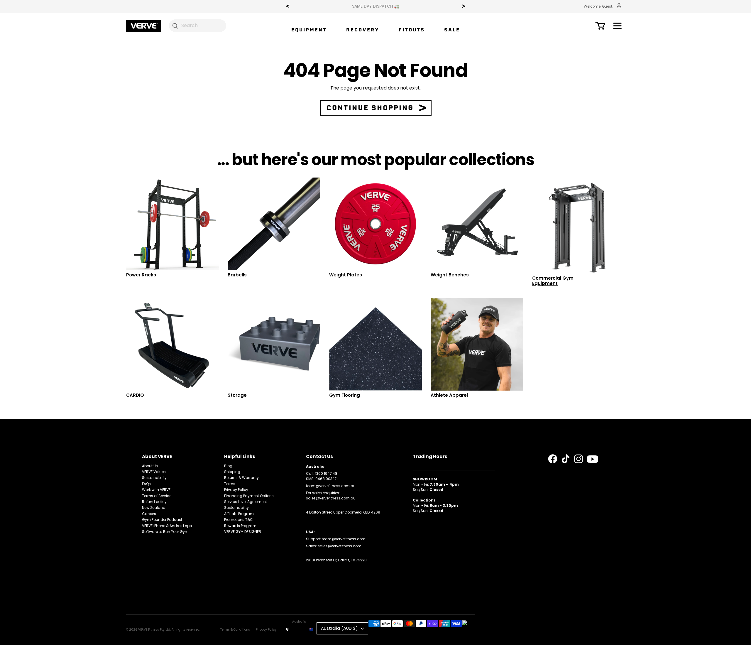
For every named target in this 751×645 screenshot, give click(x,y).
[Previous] (287, 6)
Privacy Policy (236, 489)
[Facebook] (553, 459)
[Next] (463, 6)
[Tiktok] (566, 459)
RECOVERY (362, 29)
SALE (452, 29)
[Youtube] (592, 459)
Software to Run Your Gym (165, 531)
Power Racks (141, 275)
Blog (228, 465)
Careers (149, 513)
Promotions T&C (238, 519)
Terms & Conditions (235, 629)
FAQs (146, 483)
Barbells (237, 275)
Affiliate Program (239, 513)
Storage (237, 395)
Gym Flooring (344, 395)
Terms (229, 483)
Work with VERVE (156, 489)
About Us (150, 465)
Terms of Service (156, 495)
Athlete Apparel (449, 395)
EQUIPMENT (309, 29)
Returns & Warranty (241, 477)
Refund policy (154, 501)
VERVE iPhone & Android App (167, 525)
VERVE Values (154, 471)
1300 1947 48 (326, 473)
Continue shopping (370, 107)
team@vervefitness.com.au (331, 485)
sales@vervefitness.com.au (331, 498)
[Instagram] (578, 459)
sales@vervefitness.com (339, 545)
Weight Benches (450, 275)
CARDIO (135, 395)
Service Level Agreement (245, 501)
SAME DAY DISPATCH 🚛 (325, 6)
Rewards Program (240, 525)
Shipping (232, 471)
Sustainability (154, 477)
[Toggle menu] (617, 26)
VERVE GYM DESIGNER (242, 531)
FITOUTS (412, 29)
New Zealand (153, 507)
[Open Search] (175, 25)
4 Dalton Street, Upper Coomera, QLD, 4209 (343, 512)
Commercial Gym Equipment (553, 280)
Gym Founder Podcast (162, 519)
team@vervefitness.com (344, 538)
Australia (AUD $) (339, 628)
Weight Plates (345, 275)
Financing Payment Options (249, 495)
